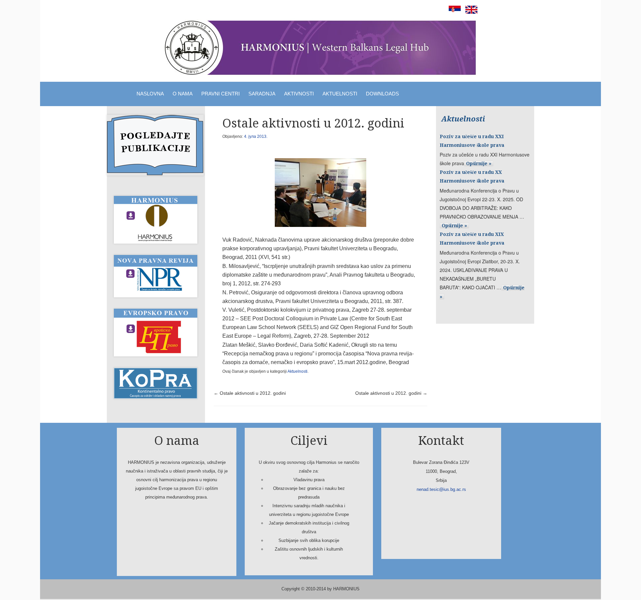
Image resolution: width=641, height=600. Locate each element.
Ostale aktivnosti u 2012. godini (250, 393)
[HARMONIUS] (320, 47)
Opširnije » (478, 163)
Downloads (382, 93)
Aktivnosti (299, 93)
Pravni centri (220, 93)
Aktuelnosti (340, 93)
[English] (469, 12)
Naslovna (150, 93)
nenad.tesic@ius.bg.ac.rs (441, 489)
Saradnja (261, 93)
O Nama (183, 93)
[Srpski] (453, 12)
